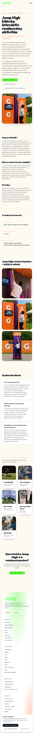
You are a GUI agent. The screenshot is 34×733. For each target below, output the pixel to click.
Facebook (8, 612)
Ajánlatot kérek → (10, 79)
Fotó (6, 654)
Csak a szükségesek (10, 728)
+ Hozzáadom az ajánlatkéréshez (15, 88)
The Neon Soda (8, 699)
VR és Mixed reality (9, 667)
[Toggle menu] (30, 3)
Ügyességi (7, 662)
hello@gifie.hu (8, 687)
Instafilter (7, 704)
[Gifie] (6, 3)
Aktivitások (12, 13)
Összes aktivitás (9, 84)
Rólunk (6, 632)
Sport (20, 13)
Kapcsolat (7, 635)
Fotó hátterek (8, 637)
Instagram (16, 612)
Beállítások (25, 728)
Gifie (4, 13)
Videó (6, 657)
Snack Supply (8, 709)
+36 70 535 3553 (9, 682)
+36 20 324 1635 (9, 684)
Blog (6, 630)
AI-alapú (7, 652)
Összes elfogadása (10, 725)
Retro (6, 670)
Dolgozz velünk (8, 640)
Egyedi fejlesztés (9, 625)
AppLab (7, 711)
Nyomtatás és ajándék (10, 672)
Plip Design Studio (9, 701)
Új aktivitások (8, 649)
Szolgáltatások (8, 627)
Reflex (6, 659)
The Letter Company (10, 706)
